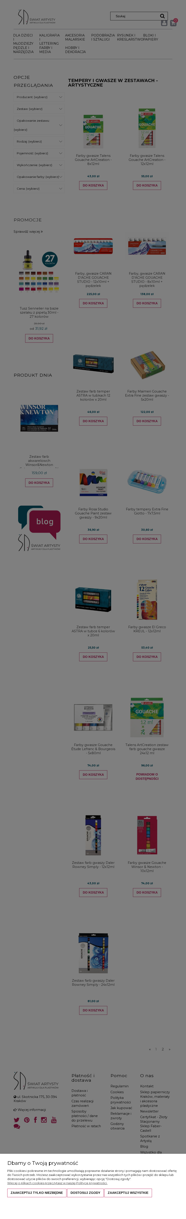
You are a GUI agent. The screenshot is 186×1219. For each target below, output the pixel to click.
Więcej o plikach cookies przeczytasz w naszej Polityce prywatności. (57, 1183)
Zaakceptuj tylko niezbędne (37, 1193)
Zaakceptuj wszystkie (128, 1193)
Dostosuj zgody (85, 1193)
